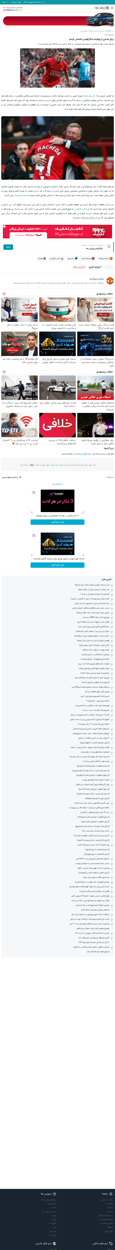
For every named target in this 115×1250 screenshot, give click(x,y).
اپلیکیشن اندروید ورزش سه (13, 7)
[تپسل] (4, 226)
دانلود (8, 247)
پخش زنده (52, 1235)
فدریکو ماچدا (89, 96)
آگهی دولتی (108, 1231)
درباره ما (110, 1211)
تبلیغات (110, 1207)
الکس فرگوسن (80, 209)
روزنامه (53, 1219)
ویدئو (54, 1215)
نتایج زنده (52, 1223)
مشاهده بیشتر (56, 484)
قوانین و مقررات (81, 454)
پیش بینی (52, 1231)
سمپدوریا (47, 100)
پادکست (53, 1207)
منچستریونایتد (20, 195)
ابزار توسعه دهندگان (105, 1215)
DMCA (110, 1227)
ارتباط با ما (109, 1203)
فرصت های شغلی (106, 1219)
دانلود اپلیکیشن (107, 1199)
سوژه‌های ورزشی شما (48, 1199)
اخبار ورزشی (52, 1203)
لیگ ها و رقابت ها (49, 1211)
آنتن (54, 1227)
